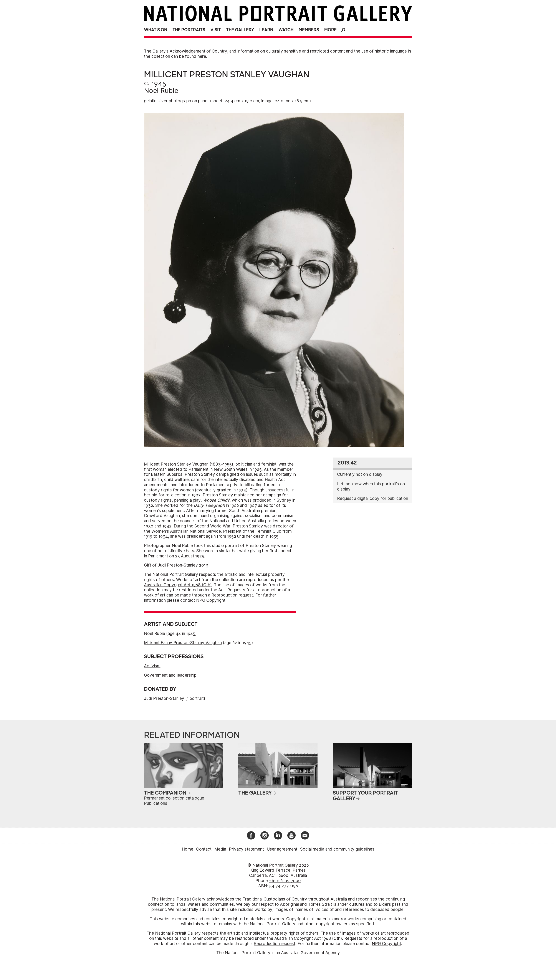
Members (309, 30)
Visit (215, 30)
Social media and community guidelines (337, 849)
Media (220, 849)
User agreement (282, 849)
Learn (266, 30)
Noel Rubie (161, 90)
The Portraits (188, 30)
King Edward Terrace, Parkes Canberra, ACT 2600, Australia (278, 873)
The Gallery (240, 30)
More (330, 30)
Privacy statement (246, 849)
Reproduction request (232, 595)
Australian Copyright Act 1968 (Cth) (178, 584)
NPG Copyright (210, 600)
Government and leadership (170, 675)
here (201, 56)
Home (187, 849)
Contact (204, 849)
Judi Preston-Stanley (164, 698)
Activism (152, 665)
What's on (155, 30)
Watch (285, 30)
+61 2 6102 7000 (285, 880)
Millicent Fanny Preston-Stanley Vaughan (183, 642)
